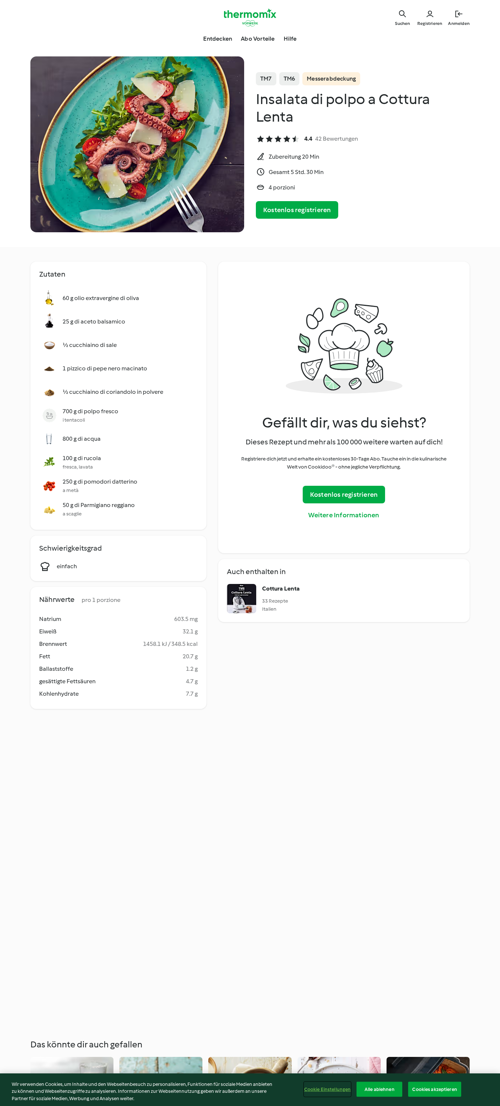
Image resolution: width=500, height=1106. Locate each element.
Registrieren (429, 23)
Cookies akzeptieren (434, 1089)
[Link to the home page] (250, 17)
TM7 (266, 78)
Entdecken (217, 38)
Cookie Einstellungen (327, 1089)
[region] (250, 1089)
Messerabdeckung (331, 78)
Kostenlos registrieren (297, 210)
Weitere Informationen (343, 515)
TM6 (289, 78)
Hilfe (290, 38)
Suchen (402, 23)
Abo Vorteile (258, 38)
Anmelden (459, 23)
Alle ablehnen (380, 1089)
